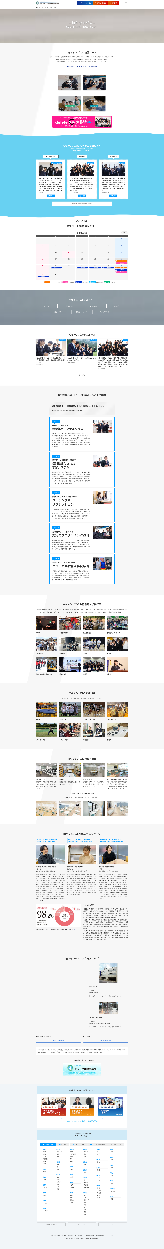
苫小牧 (45, 1159)
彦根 (85, 1164)
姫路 (85, 1214)
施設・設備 (58, 312)
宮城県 (44, 1169)
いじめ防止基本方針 (89, 1235)
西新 (98, 1195)
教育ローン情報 (82, 1224)
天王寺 (86, 1182)
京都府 (85, 1170)
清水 (71, 1202)
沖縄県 (111, 1197)
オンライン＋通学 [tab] (79, 1144)
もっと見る (82, 375)
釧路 (44, 1161)
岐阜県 (71, 1182)
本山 (85, 1154)
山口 (98, 1178)
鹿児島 (113, 1191)
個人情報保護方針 (99, 1235)
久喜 (58, 1156)
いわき (45, 1187)
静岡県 (71, 1193)
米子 (98, 1154)
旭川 (44, 1154)
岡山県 (98, 1159)
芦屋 (85, 1195)
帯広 (44, 1164)
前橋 (44, 1195)
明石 (85, 1205)
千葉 (58, 1164)
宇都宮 (45, 1203)
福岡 (98, 1188)
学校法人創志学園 (55, 1235)
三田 (85, 1202)
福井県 (71, 1167)
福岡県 (98, 1185)
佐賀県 (111, 1149)
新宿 (58, 1177)
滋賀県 (85, 1162)
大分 (112, 1175)
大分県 (111, 1173)
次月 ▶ (125, 233)
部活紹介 (116, 306)
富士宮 (72, 1200)
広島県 (98, 1167)
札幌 (44, 1156)
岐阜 (71, 1185)
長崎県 (111, 1157)
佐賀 (112, 1152)
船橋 (58, 1169)
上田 (71, 1177)
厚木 (71, 1159)
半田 (85, 1156)
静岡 (71, 1195)
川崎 (71, 1156)
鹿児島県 (112, 1189)
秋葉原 (59, 1182)
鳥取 (98, 1152)
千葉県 (58, 1162)
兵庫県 (85, 1193)
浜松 (71, 1197)
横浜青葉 (73, 1154)
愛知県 (85, 1149)
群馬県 (44, 1193)
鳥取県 (98, 1149)
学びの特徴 (69, 306)
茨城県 (44, 1208)
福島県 (44, 1185)
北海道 (44, 1149)
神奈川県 (72, 1149)
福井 (71, 1169)
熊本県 (111, 1165)
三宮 (85, 1197)
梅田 (85, 1180)
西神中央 (86, 1200)
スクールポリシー (112, 1224)
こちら (75, 930)
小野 (85, 1209)
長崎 (112, 1159)
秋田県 (44, 1177)
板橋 (58, 1184)
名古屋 (86, 1152)
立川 (58, 1187)
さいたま (59, 1152)
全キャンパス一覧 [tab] (116, 1144)
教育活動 (93, 306)
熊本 (112, 1167)
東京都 (58, 1174)
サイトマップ (109, 1235)
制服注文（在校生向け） (51, 1224)
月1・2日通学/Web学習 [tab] (98, 1144)
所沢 (58, 1154)
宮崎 (112, 1183)
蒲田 (58, 1189)
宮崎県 (111, 1181)
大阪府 (85, 1178)
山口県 (98, 1175)
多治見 (72, 1187)
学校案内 (64, 1235)
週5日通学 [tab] (63, 1144)
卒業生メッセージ (81, 312)
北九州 (99, 1190)
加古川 (86, 1207)
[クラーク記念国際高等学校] (47, 3)
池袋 (58, 1179)
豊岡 (85, 1212)
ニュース (46, 306)
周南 (98, 1180)
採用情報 (80, 1235)
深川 (44, 1152)
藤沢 (71, 1161)
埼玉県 (58, 1149)
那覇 (112, 1199)
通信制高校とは (72, 1235)
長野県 (71, 1174)
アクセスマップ (105, 312)
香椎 (98, 1197)
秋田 (44, 1179)
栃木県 (44, 1201)
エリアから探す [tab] (49, 1144)
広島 (98, 1170)
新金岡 (86, 1185)
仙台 (44, 1171)
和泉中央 (86, 1187)
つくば (45, 1211)
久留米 (99, 1193)
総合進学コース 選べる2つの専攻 (81, 66)
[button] (126, 3)
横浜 (71, 1152)
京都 (85, 1172)
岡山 (98, 1162)
